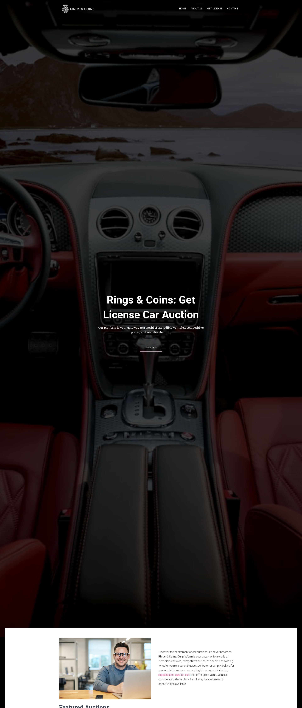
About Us (197, 8)
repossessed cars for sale (174, 674)
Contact (232, 8)
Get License (214, 8)
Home (182, 8)
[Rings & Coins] (79, 8)
